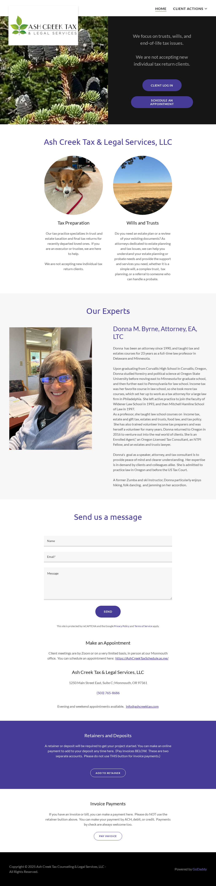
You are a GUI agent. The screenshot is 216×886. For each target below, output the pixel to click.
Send (108, 611)
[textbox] (108, 541)
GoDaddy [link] (200, 869)
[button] (190, 8)
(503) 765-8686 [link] (108, 693)
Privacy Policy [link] (121, 626)
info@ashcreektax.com (142, 706)
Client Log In (162, 85)
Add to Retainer (108, 773)
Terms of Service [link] (143, 626)
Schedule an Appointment (162, 102)
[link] (43, 7)
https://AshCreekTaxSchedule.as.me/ (142, 658)
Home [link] (160, 9)
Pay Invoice (108, 836)
